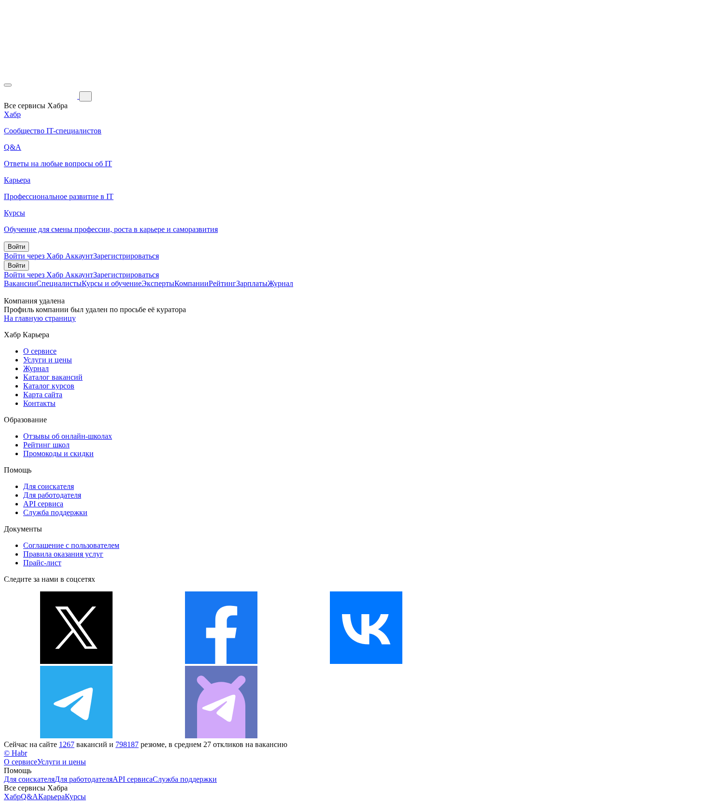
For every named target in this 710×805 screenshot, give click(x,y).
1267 (66, 744)
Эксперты (158, 283)
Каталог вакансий (53, 377)
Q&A (29, 796)
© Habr (15, 753)
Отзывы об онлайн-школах (67, 436)
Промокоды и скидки (58, 453)
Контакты (39, 403)
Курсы (75, 796)
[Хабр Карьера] (41, 96)
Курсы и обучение (112, 283)
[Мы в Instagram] (511, 661)
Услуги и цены (47, 360)
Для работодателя (52, 495)
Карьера (51, 796)
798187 (127, 744)
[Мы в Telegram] (76, 736)
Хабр (12, 796)
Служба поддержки (55, 512)
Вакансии (20, 283)
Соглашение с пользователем (71, 545)
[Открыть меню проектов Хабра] (8, 85)
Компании (191, 283)
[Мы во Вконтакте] (366, 661)
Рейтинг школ (46, 445)
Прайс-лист (42, 563)
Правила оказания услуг (63, 554)
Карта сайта (42, 394)
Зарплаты (252, 283)
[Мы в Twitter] (76, 661)
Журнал (280, 283)
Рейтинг (222, 283)
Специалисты (59, 283)
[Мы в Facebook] (221, 661)
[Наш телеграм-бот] (221, 736)
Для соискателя (48, 486)
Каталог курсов (48, 386)
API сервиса (43, 504)
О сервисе (40, 351)
